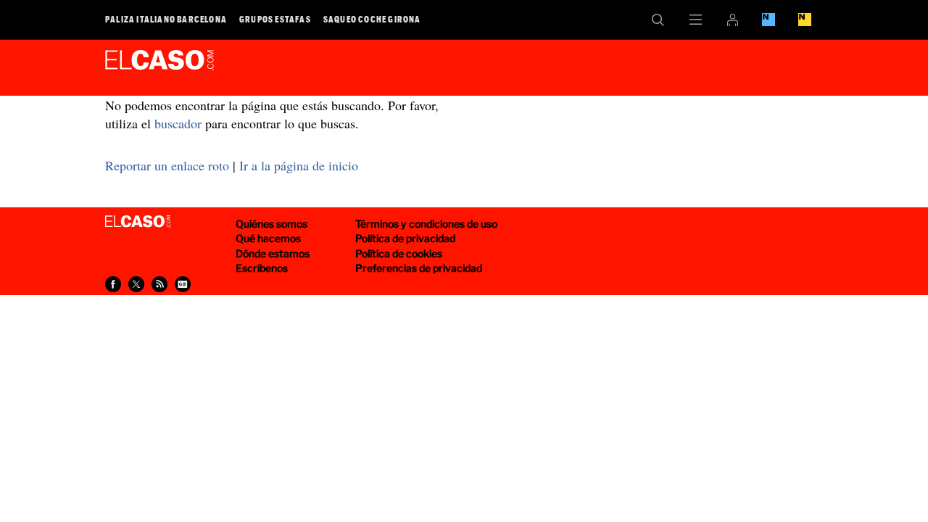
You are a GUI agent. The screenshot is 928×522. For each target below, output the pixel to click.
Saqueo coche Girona (372, 19)
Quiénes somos (271, 224)
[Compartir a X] (136, 284)
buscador (178, 123)
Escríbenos (262, 268)
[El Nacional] (805, 19)
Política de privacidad (405, 238)
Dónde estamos (273, 253)
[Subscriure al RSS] (159, 284)
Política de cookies (398, 253)
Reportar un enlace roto (167, 165)
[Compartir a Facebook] (113, 284)
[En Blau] (768, 19)
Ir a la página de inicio (298, 165)
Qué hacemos (268, 238)
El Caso (159, 64)
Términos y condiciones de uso (426, 224)
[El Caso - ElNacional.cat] (137, 221)
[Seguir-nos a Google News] (183, 284)
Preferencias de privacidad (418, 268)
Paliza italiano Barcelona (166, 19)
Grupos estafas (275, 19)
